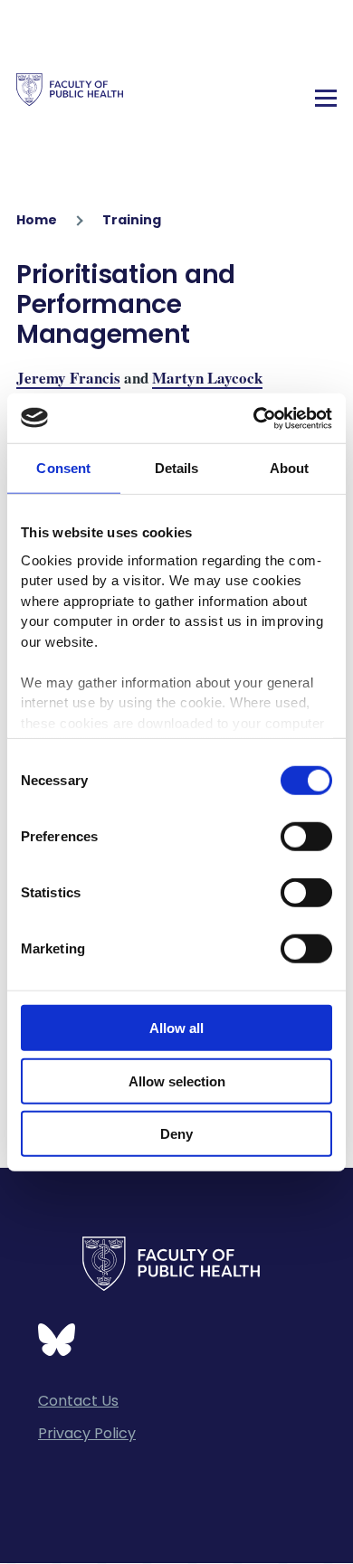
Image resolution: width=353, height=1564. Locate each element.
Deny (176, 1134)
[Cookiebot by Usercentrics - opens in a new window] (254, 418)
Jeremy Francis (68, 377)
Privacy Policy (87, 1433)
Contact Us (78, 1400)
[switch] (306, 836)
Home (36, 220)
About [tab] (290, 468)
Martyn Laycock (207, 377)
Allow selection (177, 1080)
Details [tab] (177, 468)
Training (131, 220)
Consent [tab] (63, 468)
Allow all (176, 1028)
